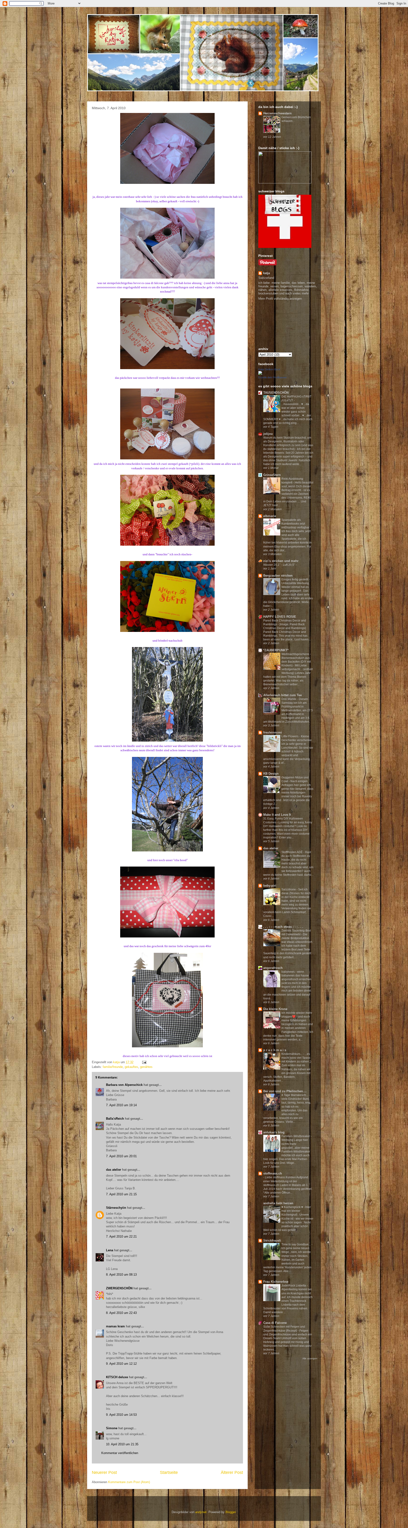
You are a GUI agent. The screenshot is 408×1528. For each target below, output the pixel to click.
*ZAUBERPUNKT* (276, 650)
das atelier (113, 1169)
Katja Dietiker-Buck (269, 369)
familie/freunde (113, 1067)
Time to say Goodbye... (296, 1244)
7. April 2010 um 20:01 (121, 1156)
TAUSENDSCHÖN (276, 392)
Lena (109, 1250)
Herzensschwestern (277, 113)
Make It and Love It (277, 814)
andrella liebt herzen (278, 1203)
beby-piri (269, 885)
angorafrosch (273, 968)
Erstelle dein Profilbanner (272, 377)
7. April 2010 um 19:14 (121, 1105)
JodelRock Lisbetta (294, 1285)
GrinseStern (272, 475)
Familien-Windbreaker (296, 1136)
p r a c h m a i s (274, 1050)
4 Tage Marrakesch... (295, 1095)
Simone (111, 1428)
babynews (288, 971)
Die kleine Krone (275, 1009)
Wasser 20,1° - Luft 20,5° (279, 564)
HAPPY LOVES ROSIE (279, 616)
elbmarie (269, 516)
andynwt (201, 1512)
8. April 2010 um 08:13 (121, 1274)
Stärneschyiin (116, 1207)
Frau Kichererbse (275, 1281)
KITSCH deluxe (117, 1377)
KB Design (271, 773)
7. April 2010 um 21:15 (121, 1194)
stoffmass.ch (272, 1173)
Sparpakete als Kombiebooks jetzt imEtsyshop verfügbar (295, 523)
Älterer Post (232, 1472)
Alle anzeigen (309, 1358)
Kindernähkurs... (292, 1054)
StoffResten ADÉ (292, 852)
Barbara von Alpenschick (124, 1085)
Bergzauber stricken (278, 575)
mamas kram (115, 1326)
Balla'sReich (115, 1118)
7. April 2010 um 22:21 (121, 1236)
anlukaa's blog (274, 1132)
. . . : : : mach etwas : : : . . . (283, 926)
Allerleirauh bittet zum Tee (282, 695)
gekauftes (131, 1067)
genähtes (146, 1067)
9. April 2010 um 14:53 (121, 1414)
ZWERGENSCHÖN (119, 1288)
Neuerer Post (104, 1472)
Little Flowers (290, 736)
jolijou (268, 434)
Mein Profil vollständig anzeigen (280, 298)
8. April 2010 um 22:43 (121, 1313)
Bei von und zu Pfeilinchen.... (285, 1091)
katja (266, 273)
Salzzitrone (289, 889)
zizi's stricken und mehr (280, 561)
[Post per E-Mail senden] (143, 1062)
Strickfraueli (272, 1240)
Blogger (230, 1512)
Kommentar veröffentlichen (119, 1453)
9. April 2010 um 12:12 (121, 1363)
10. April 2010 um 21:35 (122, 1444)
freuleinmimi (272, 732)
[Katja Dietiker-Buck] (260, 374)
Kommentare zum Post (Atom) (129, 1482)
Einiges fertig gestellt (295, 579)
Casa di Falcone (275, 1323)
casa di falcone (154, 283)
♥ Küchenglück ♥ (292, 1207)
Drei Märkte (289, 699)
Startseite (169, 1472)
